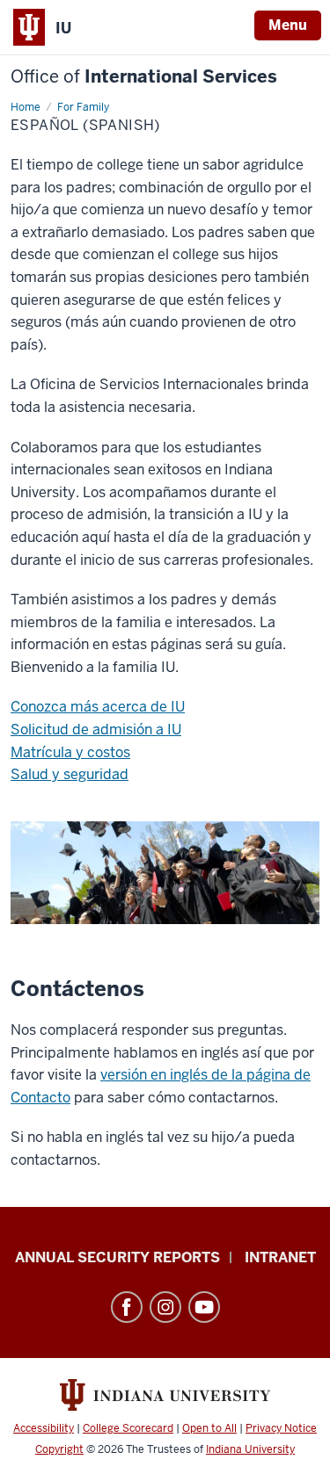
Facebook (127, 1307)
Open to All (209, 1428)
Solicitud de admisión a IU (96, 729)
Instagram (165, 1307)
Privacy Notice (281, 1428)
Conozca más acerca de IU (98, 706)
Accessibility (43, 1428)
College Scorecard (128, 1428)
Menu (287, 25)
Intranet (280, 1257)
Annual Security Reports (117, 1257)
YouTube (204, 1307)
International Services (144, 77)
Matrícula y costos (70, 752)
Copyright (59, 1449)
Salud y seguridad (69, 774)
